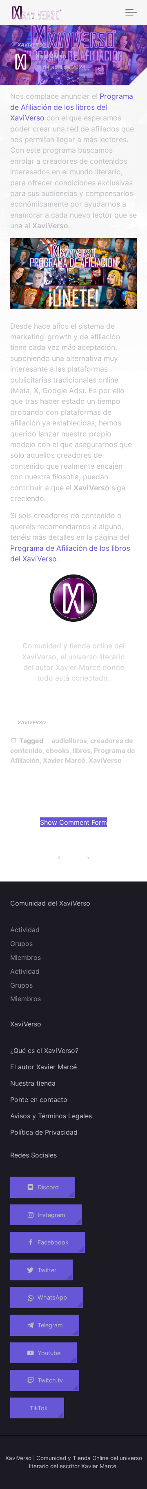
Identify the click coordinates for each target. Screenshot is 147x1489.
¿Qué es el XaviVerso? (44, 1050)
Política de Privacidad (44, 1132)
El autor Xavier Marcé (43, 1067)
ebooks (57, 750)
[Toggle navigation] (131, 12)
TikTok (39, 1407)
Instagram (51, 1214)
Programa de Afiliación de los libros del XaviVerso (71, 107)
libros (82, 750)
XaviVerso (32, 45)
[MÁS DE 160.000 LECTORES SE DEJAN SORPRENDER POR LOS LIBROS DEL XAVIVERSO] (59, 858)
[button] (73, 822)
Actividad (25, 930)
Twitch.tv (50, 1380)
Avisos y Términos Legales (51, 1116)
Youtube (49, 1352)
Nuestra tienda (33, 1083)
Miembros (25, 957)
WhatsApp (52, 1297)
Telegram (50, 1325)
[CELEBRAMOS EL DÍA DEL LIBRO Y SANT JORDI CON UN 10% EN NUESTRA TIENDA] (88, 858)
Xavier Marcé (64, 760)
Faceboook (53, 1242)
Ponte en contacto (38, 1099)
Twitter (47, 1269)
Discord (48, 1187)
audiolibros (69, 741)
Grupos (21, 943)
